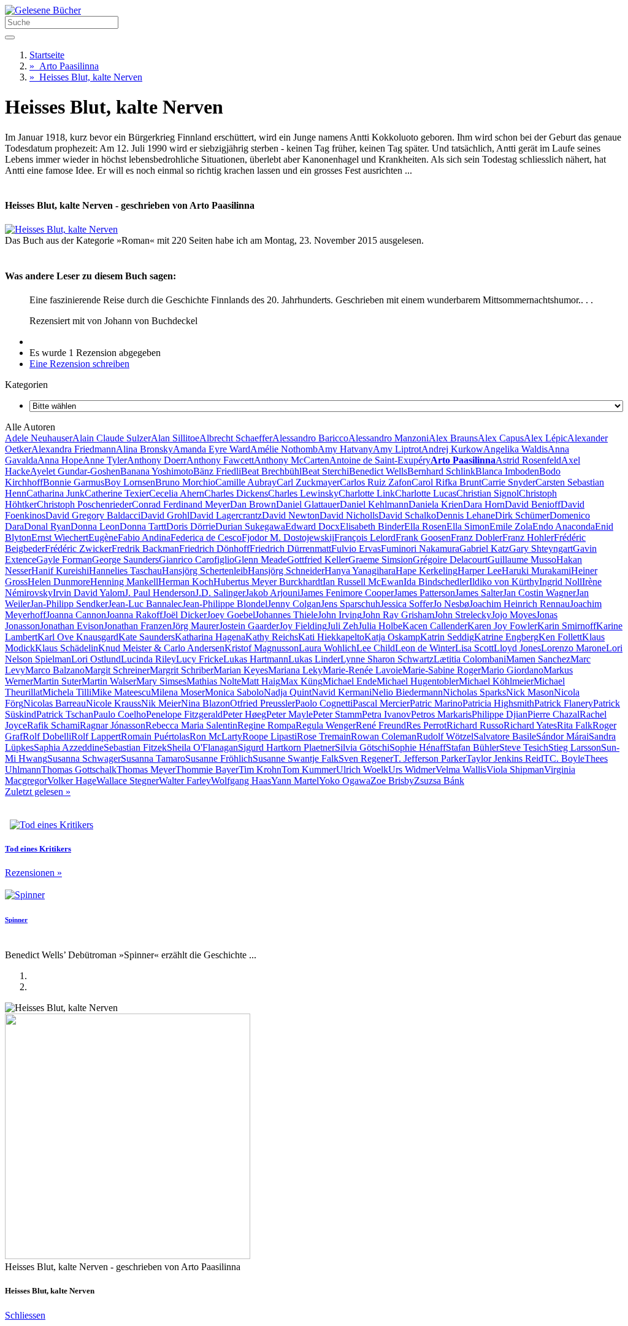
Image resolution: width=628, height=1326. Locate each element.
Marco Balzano (55, 670)
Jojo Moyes (513, 615)
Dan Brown (253, 504)
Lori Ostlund (96, 659)
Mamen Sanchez (538, 659)
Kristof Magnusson (261, 648)
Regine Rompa (266, 725)
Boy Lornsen (129, 482)
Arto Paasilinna (64, 66)
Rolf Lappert (96, 736)
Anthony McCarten (291, 460)
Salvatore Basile (504, 736)
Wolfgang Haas (241, 780)
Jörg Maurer (195, 626)
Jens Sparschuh (350, 604)
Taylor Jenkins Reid (504, 758)
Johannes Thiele (286, 615)
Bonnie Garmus (73, 482)
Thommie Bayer (207, 769)
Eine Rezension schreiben (79, 364)
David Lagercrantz (226, 515)
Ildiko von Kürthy (504, 581)
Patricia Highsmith (498, 703)
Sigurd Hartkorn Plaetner (286, 747)
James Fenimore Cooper (347, 592)
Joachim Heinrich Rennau (519, 604)
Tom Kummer (308, 769)
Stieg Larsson (574, 747)
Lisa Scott (474, 648)
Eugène (103, 537)
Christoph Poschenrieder (84, 504)
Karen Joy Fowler (502, 626)
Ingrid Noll (560, 581)
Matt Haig (260, 681)
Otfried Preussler (262, 703)
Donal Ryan (47, 526)
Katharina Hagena (210, 637)
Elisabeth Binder (372, 526)
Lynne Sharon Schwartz (387, 659)
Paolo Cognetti (324, 703)
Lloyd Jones (517, 648)
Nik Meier (161, 703)
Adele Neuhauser (38, 438)
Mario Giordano (512, 670)
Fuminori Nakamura (420, 548)
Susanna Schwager (84, 758)
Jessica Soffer (406, 604)
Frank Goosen (423, 537)
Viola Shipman (515, 769)
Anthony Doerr (156, 460)
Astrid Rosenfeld (528, 460)
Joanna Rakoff (134, 615)
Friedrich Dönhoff (214, 548)
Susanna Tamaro (153, 758)
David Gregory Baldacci (92, 515)
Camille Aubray (246, 482)
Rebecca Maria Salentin (191, 725)
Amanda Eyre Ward (211, 449)
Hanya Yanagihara (360, 570)
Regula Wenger (326, 725)
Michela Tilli (66, 692)
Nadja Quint (288, 692)
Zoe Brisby (392, 780)
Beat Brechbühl (271, 471)
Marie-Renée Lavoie (362, 670)
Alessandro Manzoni (388, 438)
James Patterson (424, 592)
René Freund (381, 725)
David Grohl (165, 515)
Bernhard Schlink (441, 471)
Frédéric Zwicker (78, 548)
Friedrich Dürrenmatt (290, 548)
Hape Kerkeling (427, 570)
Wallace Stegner (127, 780)
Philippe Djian (499, 714)
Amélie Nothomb (284, 449)
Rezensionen (33, 872)
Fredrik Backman (145, 548)
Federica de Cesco (206, 537)
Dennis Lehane (465, 515)
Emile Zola (510, 526)
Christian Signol (487, 493)
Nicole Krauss (113, 703)
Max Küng (301, 681)
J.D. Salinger (220, 592)
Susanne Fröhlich (219, 758)
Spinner (16, 919)
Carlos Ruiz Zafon (376, 482)
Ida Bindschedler (436, 581)
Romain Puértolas (155, 736)
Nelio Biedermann (407, 692)
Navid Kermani (342, 692)
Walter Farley (185, 780)
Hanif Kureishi (60, 570)
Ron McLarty (216, 736)
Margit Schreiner (117, 670)
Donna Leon (95, 526)
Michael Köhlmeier (496, 681)
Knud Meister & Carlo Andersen (161, 648)
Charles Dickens (236, 493)
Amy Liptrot (397, 449)
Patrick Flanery (563, 703)
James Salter (479, 592)
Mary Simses (161, 681)
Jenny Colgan (294, 604)
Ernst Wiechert (59, 537)
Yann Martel (295, 780)
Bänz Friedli (217, 471)
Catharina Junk (55, 493)
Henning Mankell (124, 581)
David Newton (291, 515)
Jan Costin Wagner (539, 592)
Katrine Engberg (506, 637)
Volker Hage (71, 780)
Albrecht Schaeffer (235, 438)
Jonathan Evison (72, 626)
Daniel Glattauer (308, 504)
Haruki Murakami (536, 570)
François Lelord (365, 537)
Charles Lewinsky (303, 493)
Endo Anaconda (563, 526)
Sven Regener (366, 758)
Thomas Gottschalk (79, 769)
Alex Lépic (545, 438)
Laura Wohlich (327, 648)
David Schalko (407, 515)
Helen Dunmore (59, 581)
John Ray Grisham (398, 615)
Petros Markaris (441, 714)
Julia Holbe (380, 626)
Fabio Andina (144, 537)
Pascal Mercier (381, 703)
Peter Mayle (289, 714)
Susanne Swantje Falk (296, 758)
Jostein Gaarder (249, 626)
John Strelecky (462, 615)
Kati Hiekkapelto (331, 637)
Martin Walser (109, 681)
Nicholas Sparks (474, 692)
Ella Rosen (425, 526)
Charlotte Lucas (425, 493)
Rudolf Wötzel (444, 736)
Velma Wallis (460, 769)
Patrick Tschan (64, 714)
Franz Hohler (528, 537)
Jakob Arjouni (272, 592)
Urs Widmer (411, 769)
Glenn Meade (260, 559)
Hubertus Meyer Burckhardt (268, 581)
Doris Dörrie (190, 526)
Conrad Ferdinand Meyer (181, 504)
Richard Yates (530, 725)
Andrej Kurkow (452, 449)
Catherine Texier (117, 493)
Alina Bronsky (144, 449)
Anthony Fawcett (220, 460)
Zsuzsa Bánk (439, 780)
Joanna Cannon (76, 615)
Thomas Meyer (146, 769)
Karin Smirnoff (566, 626)
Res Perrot (426, 725)
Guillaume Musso (522, 559)
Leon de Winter (425, 648)
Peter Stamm (337, 714)
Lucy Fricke (199, 659)
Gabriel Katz (484, 548)
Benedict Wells (378, 471)
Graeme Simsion (380, 559)
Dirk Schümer (522, 515)
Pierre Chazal (553, 714)
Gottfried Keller (317, 559)
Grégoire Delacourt (450, 559)
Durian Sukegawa (250, 526)
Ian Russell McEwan (363, 581)
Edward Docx (312, 526)
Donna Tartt (143, 526)
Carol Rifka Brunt (446, 482)
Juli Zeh (342, 626)
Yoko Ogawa (344, 780)
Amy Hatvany (345, 449)
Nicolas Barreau (54, 703)
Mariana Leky (295, 670)
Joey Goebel (231, 615)
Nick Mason (530, 692)
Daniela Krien (435, 504)
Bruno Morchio (185, 482)
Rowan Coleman (383, 736)
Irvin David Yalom (88, 592)
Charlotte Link (367, 493)
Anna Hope (60, 460)
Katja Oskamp (392, 637)
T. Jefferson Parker (429, 758)
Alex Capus (501, 438)
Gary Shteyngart (541, 548)
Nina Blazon (205, 703)
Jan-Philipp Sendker (69, 604)
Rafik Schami (53, 725)
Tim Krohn (260, 769)
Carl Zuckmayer (308, 482)
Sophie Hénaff (417, 747)
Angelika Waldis (515, 449)
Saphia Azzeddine (69, 747)
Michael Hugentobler (418, 681)
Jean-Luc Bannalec (145, 604)
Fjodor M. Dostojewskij (288, 537)
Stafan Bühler (472, 747)
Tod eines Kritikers (38, 848)
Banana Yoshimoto (156, 471)
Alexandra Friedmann (73, 449)
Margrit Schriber (181, 670)
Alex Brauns (453, 438)
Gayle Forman (64, 559)
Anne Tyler (105, 460)
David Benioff (533, 504)
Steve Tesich (523, 747)
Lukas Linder (314, 659)
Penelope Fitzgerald (184, 714)
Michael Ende (350, 681)
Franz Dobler (476, 537)
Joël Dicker (185, 615)
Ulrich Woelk (362, 769)
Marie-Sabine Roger (441, 670)
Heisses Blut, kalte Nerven (85, 77)
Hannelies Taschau (125, 570)
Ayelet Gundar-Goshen (75, 471)
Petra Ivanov (386, 714)
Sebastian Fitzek (135, 747)
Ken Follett (560, 637)
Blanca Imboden (507, 471)
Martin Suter (57, 681)
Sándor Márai (562, 736)
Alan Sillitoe (175, 438)
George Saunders (125, 559)
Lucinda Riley (148, 659)
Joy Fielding (303, 626)
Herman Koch (185, 581)
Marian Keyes (240, 670)
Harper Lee (480, 570)
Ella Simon (467, 526)
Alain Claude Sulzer (111, 438)
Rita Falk (574, 725)
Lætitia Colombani (470, 659)
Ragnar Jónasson (112, 725)
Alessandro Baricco (310, 438)
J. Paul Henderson (159, 592)
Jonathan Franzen (138, 626)
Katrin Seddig (447, 637)
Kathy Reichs (271, 637)
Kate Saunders (146, 637)
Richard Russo (475, 725)
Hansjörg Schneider (286, 570)
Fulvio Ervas (356, 548)
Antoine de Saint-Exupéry (380, 460)
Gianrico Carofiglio (196, 559)
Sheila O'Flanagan (202, 747)
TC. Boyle (563, 758)
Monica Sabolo (234, 692)
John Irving (340, 615)
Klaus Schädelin (66, 648)
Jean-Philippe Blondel (224, 604)
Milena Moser (178, 692)
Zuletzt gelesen (38, 791)
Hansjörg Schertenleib (205, 570)
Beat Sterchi (325, 471)
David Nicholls (349, 515)
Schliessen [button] (25, 1315)
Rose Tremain (324, 736)
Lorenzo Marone (573, 648)
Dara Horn (484, 504)
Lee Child (375, 648)
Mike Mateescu (121, 692)
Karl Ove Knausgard (77, 637)
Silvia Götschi (362, 747)
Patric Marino (436, 703)
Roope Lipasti (269, 736)
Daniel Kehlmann (374, 504)
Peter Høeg (244, 714)
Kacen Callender (434, 626)
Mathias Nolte (213, 681)
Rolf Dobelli (47, 736)
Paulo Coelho (119, 714)
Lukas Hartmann (255, 659)
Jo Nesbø (451, 604)
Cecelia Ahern (176, 493)
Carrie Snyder (508, 482)
